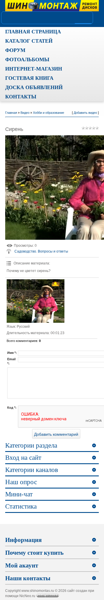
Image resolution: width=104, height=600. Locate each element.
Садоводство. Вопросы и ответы (41, 251)
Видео (25, 112)
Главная (11, 112)
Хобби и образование (48, 112)
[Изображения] (35, 301)
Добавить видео (85, 112)
